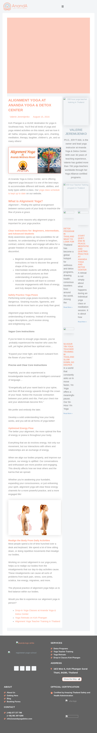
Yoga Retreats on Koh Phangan (31, 617)
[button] (63, 7)
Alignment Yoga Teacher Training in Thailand (37, 621)
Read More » (68, 307)
